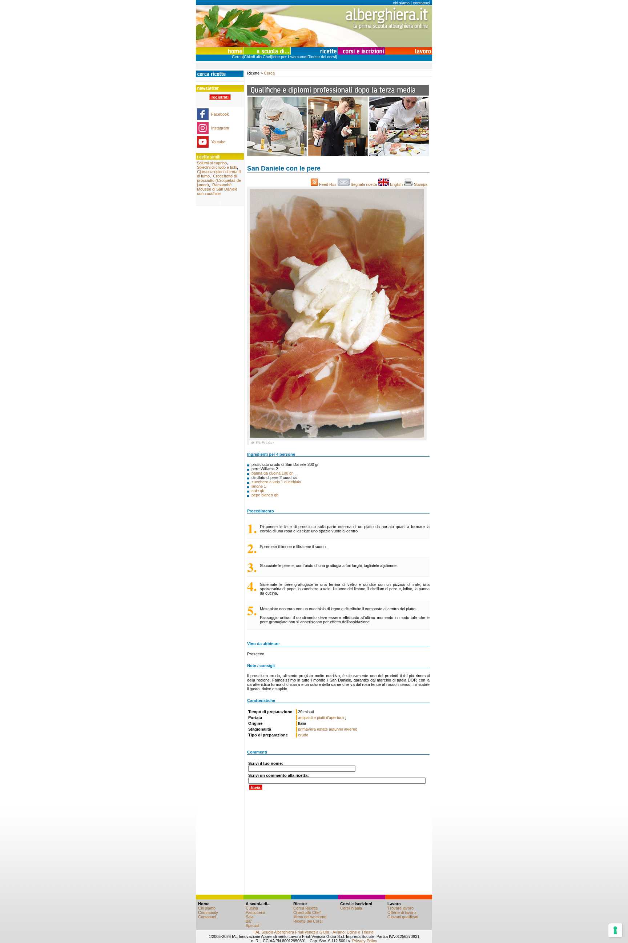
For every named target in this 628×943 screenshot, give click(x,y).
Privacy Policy (364, 941)
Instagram (220, 128)
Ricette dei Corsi (307, 921)
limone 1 (258, 486)
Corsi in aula (351, 908)
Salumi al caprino (212, 163)
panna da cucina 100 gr (272, 473)
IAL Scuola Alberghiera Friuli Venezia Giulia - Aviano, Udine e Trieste (314, 932)
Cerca (237, 57)
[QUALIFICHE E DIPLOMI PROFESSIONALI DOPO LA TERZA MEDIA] (338, 154)
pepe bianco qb (264, 495)
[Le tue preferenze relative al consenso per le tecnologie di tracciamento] (615, 930)
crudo (303, 735)
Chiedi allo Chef (257, 57)
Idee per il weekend (289, 57)
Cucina (252, 908)
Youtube (218, 142)
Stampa (421, 184)
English (396, 184)
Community (208, 912)
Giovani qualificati (402, 917)
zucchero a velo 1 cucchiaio (276, 482)
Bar (249, 921)
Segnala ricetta (364, 184)
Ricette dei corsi (321, 57)
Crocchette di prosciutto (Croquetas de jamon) (219, 180)
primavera (307, 729)
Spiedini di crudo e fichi (217, 167)
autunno (336, 729)
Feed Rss (328, 184)
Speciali (252, 925)
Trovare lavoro (400, 908)
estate (322, 729)
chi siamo (401, 3)
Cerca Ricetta (305, 908)
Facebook (220, 114)
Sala (249, 917)
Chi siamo (207, 908)
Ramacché (222, 185)
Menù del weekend (309, 917)
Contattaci (207, 917)
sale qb (257, 490)
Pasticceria (255, 912)
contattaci (421, 3)
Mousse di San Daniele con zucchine (217, 191)
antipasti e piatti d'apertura (321, 717)
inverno (350, 729)
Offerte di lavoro (401, 912)
